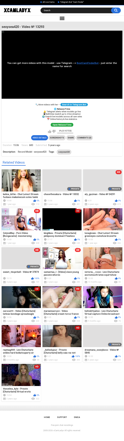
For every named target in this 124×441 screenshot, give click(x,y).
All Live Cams (49, 2)
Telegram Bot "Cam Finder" (72, 2)
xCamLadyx (58, 430)
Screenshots (57, 138)
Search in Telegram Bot (74, 104)
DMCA (77, 417)
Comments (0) (84, 138)
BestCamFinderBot (88, 63)
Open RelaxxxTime (62, 125)
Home (47, 417)
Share (71, 138)
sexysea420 (64, 152)
